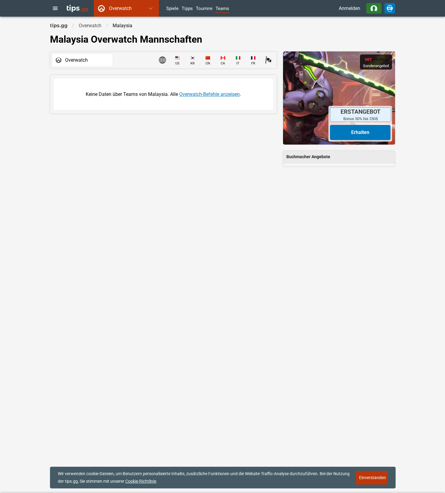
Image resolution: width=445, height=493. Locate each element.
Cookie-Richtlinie (140, 481)
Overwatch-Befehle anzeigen (209, 94)
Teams (222, 8)
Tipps (187, 8)
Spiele (172, 8)
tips (77, 8)
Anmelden (349, 8)
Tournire (204, 8)
